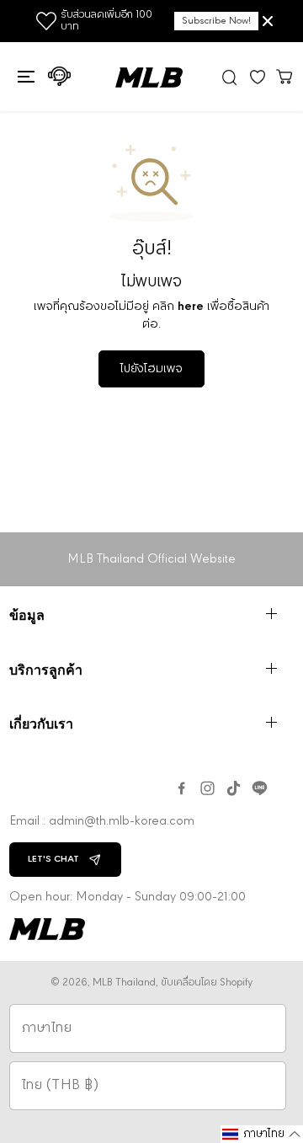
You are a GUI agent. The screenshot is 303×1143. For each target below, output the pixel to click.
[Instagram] (207, 788)
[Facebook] (181, 788)
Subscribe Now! (216, 21)
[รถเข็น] (284, 75)
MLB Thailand (124, 983)
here (191, 306)
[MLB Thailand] (149, 77)
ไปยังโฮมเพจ (151, 369)
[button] (24, 76)
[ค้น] (229, 77)
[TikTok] (233, 788)
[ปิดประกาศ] (267, 21)
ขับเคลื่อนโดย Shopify (206, 983)
